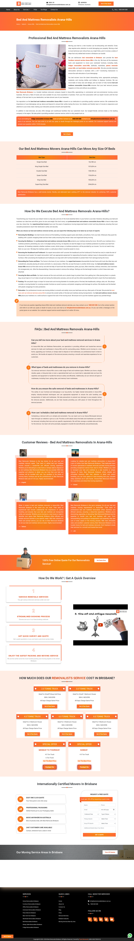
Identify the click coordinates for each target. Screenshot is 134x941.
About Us (17, 9)
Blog (60, 910)
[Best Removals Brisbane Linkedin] (101, 919)
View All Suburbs (110, 852)
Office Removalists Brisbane (30, 907)
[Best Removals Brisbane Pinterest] (106, 919)
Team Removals (83, 939)
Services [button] (26, 9)
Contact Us (54, 9)
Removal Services (63, 915)
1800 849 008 (92, 305)
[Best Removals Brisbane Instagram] (95, 919)
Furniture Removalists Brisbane (31, 904)
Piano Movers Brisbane (29, 913)
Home (8, 9)
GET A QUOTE (99, 835)
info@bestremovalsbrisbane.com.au (58, 4)
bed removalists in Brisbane (92, 58)
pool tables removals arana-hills (89, 68)
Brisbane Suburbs (64, 918)
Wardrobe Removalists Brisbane (32, 918)
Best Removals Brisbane (24, 92)
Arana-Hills (31, 24)
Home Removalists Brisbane (31, 901)
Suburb (24, 24)
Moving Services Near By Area (67, 921)
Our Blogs (44, 9)
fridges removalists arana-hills (79, 65)
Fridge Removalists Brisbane (31, 927)
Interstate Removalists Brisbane (32, 910)
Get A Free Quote (106, 3)
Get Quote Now (101, 560)
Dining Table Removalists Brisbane (32, 924)
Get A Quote (67, 134)
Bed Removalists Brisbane (30, 921)
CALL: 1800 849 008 (120, 9)
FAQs (35, 9)
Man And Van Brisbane (29, 915)
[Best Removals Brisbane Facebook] (90, 919)
